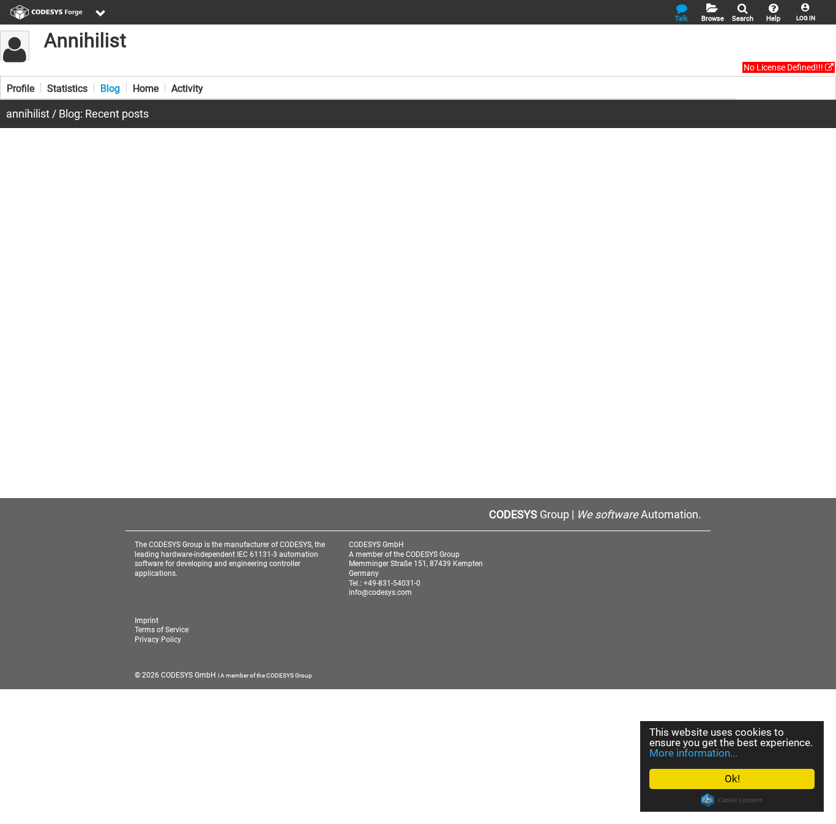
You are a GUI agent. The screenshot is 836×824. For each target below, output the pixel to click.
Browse (712, 19)
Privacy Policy (158, 639)
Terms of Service (161, 630)
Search (742, 19)
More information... (693, 753)
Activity (187, 88)
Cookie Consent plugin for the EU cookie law (732, 800)
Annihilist (85, 40)
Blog (110, 88)
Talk (681, 19)
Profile (20, 88)
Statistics (67, 88)
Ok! (732, 779)
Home (146, 88)
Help (773, 19)
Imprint (147, 620)
